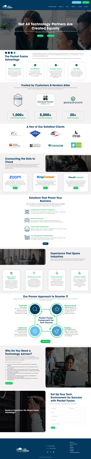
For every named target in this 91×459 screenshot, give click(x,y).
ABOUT (71, 445)
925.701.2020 (53, 448)
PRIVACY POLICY (49, 457)
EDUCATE (72, 449)
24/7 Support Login (76, 2)
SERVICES (72, 442)
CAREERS (72, 450)
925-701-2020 (85, 2)
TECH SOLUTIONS (73, 444)
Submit (52, 427)
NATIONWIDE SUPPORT (75, 452)
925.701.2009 (51, 446)
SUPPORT (72, 447)
